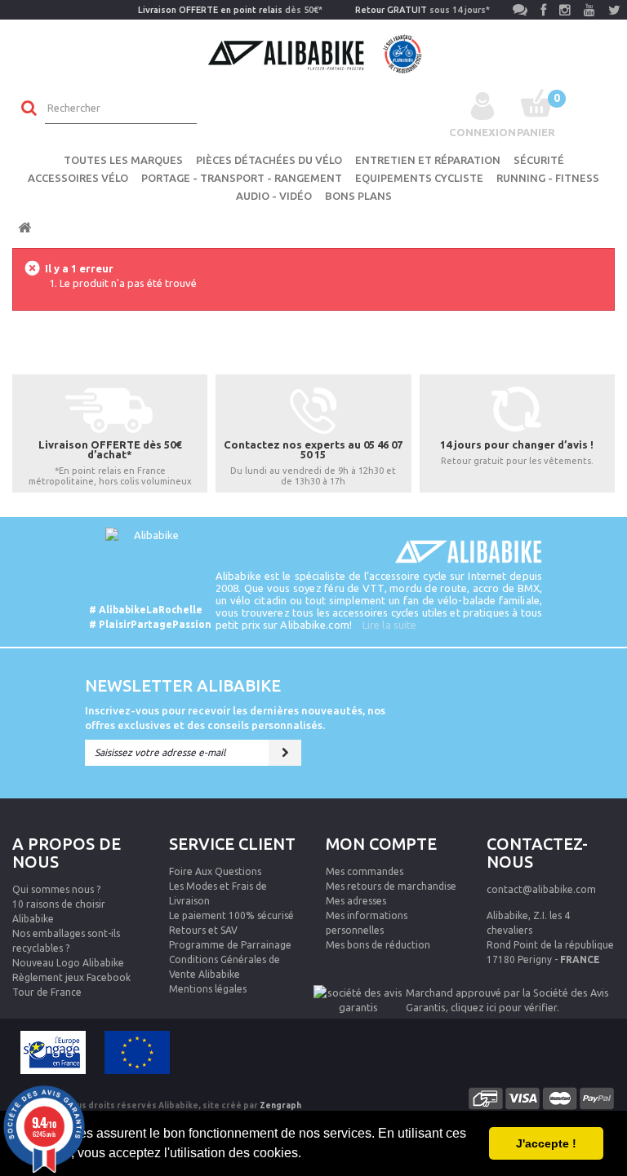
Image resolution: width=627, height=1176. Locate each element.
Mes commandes (364, 871)
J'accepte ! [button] (546, 1143)
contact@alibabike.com (541, 889)
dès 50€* (230, 10)
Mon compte (381, 843)
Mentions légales (208, 989)
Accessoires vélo (78, 177)
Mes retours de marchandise (391, 886)
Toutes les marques (123, 160)
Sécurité (539, 160)
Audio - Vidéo (274, 195)
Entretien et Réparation (427, 160)
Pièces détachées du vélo (269, 160)
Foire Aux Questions (215, 871)
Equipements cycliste (419, 177)
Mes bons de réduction (378, 944)
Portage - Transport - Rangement (241, 177)
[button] (307, 1154)
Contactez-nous (537, 852)
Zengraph (280, 1105)
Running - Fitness (547, 177)
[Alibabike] (314, 52)
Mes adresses (356, 900)
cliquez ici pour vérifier (504, 1007)
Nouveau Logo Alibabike (68, 962)
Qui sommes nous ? (56, 889)
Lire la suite (389, 624)
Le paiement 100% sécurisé (231, 915)
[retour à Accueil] (24, 228)
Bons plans (358, 195)
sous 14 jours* (422, 10)
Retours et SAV (203, 930)
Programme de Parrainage (230, 944)
